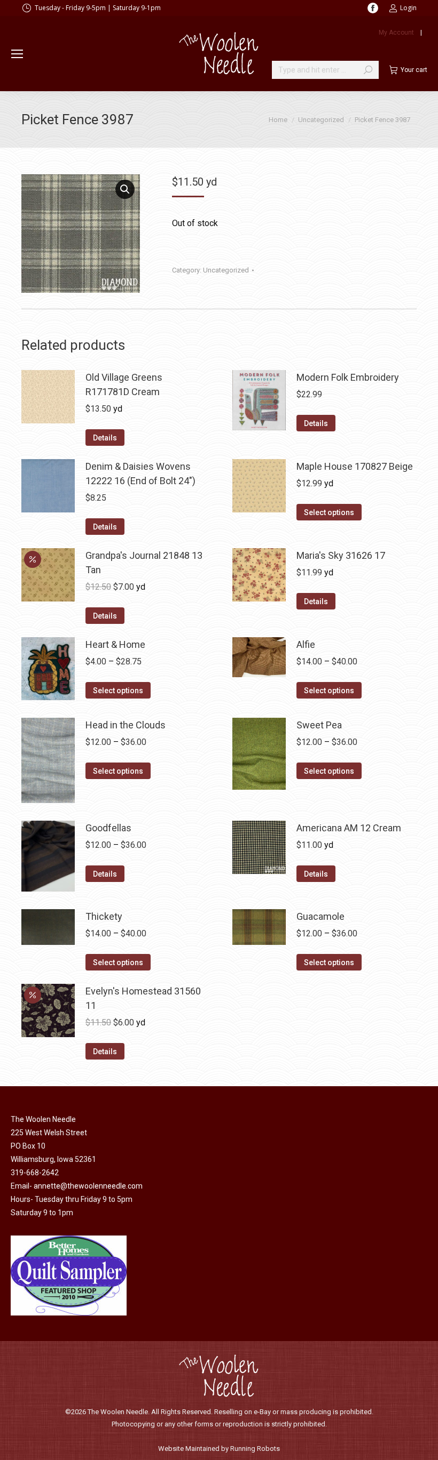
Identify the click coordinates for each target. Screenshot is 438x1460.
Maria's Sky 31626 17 (340, 555)
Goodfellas (108, 827)
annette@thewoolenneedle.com (88, 1186)
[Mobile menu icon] (17, 53)
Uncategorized (226, 270)
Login (408, 7)
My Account (396, 32)
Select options (329, 512)
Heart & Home (115, 644)
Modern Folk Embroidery (347, 377)
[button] (125, 189)
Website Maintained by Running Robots (219, 1449)
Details (105, 438)
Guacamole (320, 916)
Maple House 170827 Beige (354, 466)
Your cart (414, 70)
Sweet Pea (319, 725)
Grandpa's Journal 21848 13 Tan (143, 562)
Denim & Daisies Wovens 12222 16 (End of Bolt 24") (140, 473)
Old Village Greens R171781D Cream (123, 384)
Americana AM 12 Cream (348, 827)
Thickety (103, 916)
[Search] (368, 70)
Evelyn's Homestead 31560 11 (143, 998)
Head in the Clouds (125, 725)
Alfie (305, 644)
